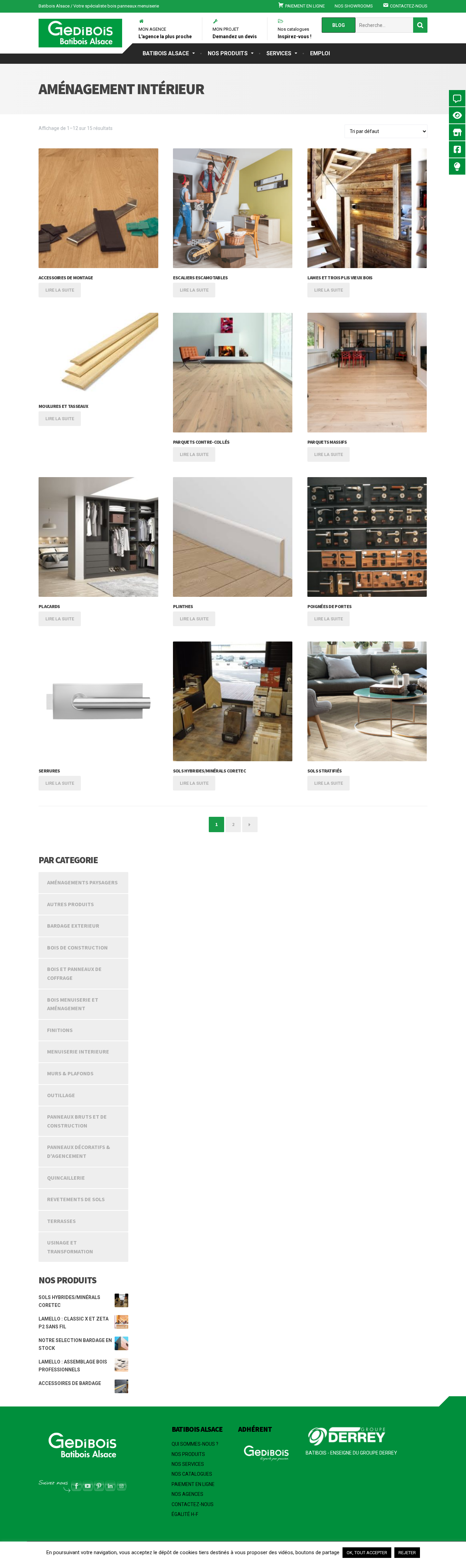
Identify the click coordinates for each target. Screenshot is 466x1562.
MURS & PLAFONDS (70, 1073)
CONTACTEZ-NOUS (193, 1504)
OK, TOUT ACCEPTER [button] (367, 1552)
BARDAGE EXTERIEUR (73, 925)
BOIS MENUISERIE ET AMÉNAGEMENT (72, 1004)
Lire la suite (59, 290)
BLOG (338, 25)
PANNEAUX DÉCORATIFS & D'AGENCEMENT (78, 1151)
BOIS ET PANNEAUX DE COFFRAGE (74, 973)
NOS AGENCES (187, 1494)
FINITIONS (60, 1030)
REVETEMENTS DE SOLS (76, 1199)
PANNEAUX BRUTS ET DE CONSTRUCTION (77, 1121)
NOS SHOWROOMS (354, 6)
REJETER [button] (407, 1552)
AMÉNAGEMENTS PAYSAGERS (82, 882)
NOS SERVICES (188, 1464)
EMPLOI (320, 53)
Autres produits (70, 904)
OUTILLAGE (61, 1095)
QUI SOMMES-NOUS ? (195, 1444)
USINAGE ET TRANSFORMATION (70, 1247)
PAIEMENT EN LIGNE (193, 1484)
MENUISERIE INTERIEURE (78, 1051)
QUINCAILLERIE (66, 1177)
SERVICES (278, 53)
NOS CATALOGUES (192, 1474)
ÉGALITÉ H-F (185, 1514)
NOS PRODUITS (228, 53)
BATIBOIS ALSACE (166, 53)
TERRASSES (61, 1221)
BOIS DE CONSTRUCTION (77, 947)
